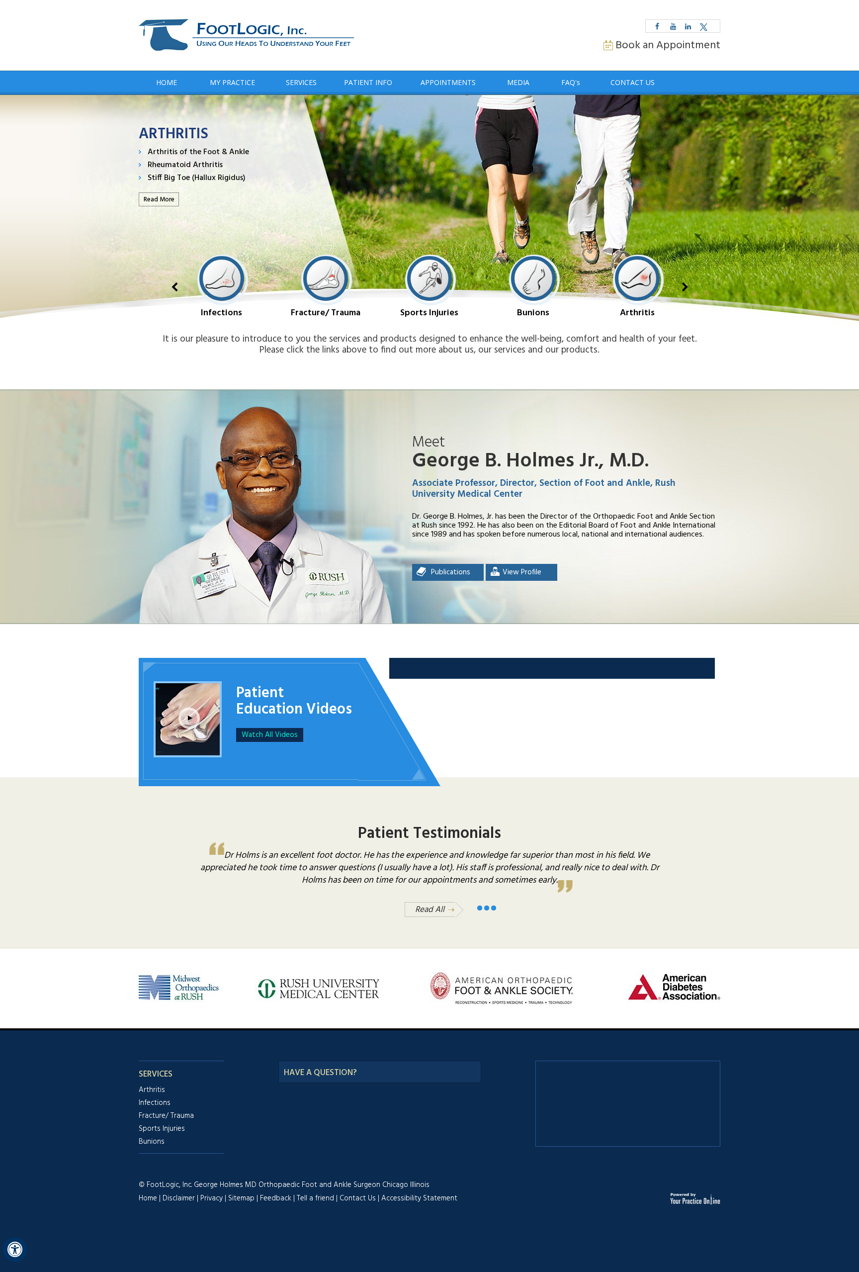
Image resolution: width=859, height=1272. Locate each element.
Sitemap (241, 1198)
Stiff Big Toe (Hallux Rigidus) (197, 178)
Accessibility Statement (419, 1198)
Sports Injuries (429, 312)
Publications (450, 572)
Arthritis (637, 312)
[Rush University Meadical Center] (317, 988)
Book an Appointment (667, 45)
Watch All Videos (270, 735)
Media (518, 82)
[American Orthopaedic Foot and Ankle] (502, 988)
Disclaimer (179, 1198)
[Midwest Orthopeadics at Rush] (180, 988)
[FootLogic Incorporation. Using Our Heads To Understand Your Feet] (246, 36)
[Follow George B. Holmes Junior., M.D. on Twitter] (703, 26)
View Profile (522, 572)
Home (166, 82)
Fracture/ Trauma (325, 312)
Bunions (533, 312)
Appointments (448, 82)
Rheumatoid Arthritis (185, 165)
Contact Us (632, 82)
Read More (159, 199)
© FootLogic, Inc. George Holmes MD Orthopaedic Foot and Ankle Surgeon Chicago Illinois (284, 1185)
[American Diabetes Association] (673, 988)
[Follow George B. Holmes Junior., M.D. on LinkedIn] (688, 26)
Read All (429, 909)
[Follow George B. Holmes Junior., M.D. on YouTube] (673, 26)
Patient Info (368, 82)
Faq (570, 82)
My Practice (232, 82)
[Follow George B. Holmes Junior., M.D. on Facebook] (657, 26)
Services (301, 82)
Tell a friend (315, 1198)
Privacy (211, 1198)
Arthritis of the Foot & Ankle (198, 152)
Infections (221, 312)
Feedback (275, 1198)
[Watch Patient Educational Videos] (188, 707)
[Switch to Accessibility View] (14, 1249)
